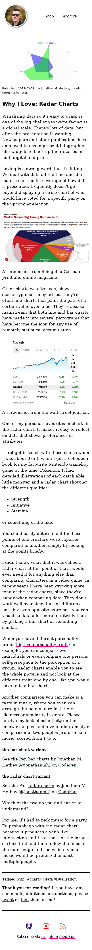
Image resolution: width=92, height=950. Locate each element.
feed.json (67, 937)
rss (43, 937)
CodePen (67, 765)
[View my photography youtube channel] (46, 926)
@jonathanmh (34, 765)
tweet (8, 899)
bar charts (39, 759)
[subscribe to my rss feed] (63, 926)
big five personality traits (42, 644)
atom (53, 937)
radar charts (41, 785)
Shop (49, 16)
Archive (70, 16)
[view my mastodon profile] (29, 926)
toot (25, 899)
